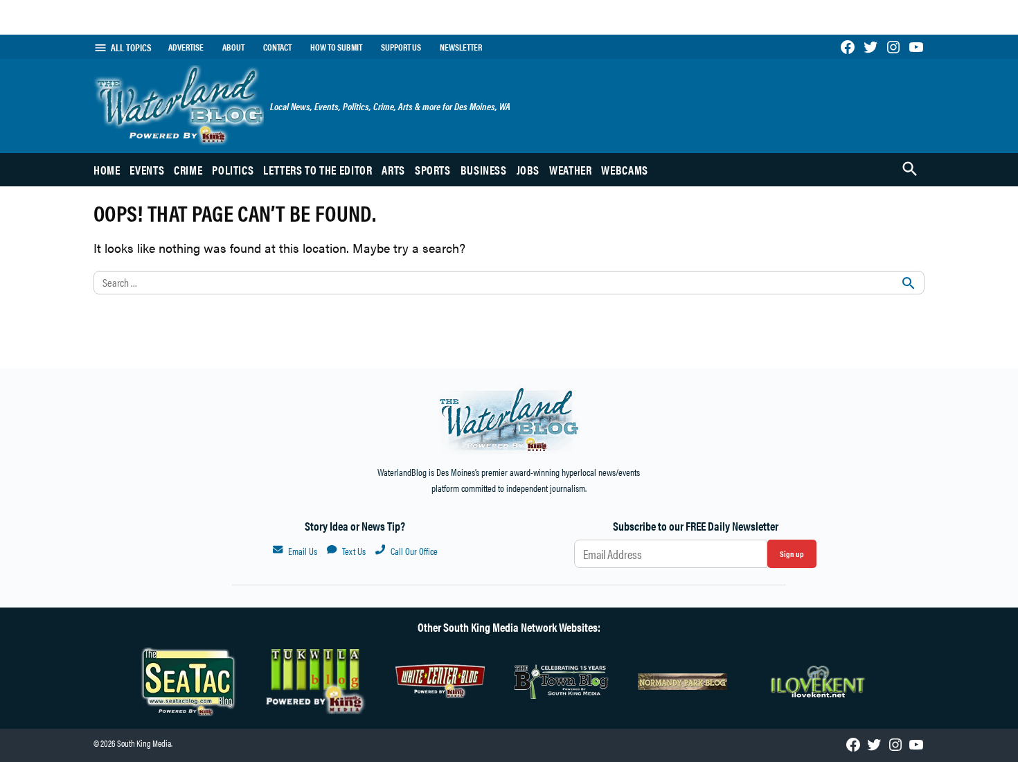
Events (147, 169)
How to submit (336, 47)
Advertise (186, 47)
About (233, 47)
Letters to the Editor (317, 169)
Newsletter (461, 47)
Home (106, 169)
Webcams (624, 169)
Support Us (401, 47)
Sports (433, 169)
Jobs (528, 169)
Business (484, 169)
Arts (393, 169)
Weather (570, 169)
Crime (188, 169)
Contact (277, 47)
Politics (232, 169)
